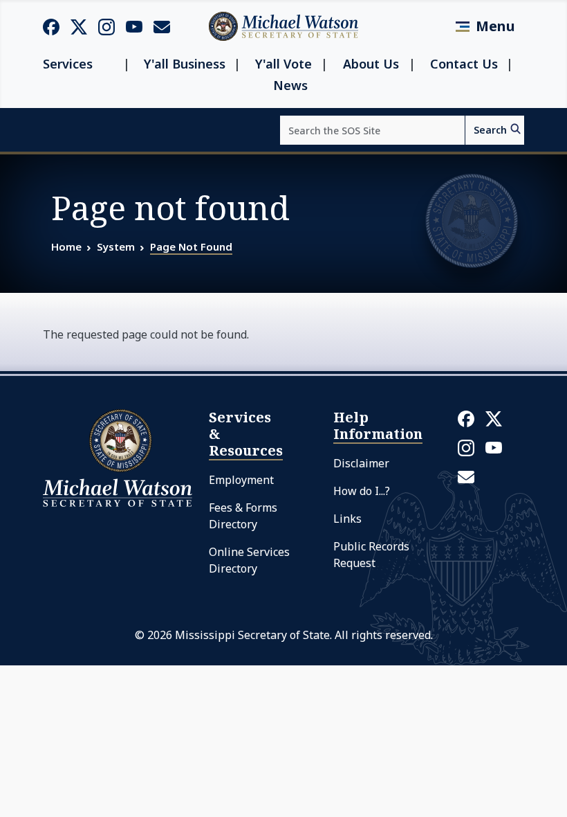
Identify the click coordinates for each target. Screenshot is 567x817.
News (290, 85)
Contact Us (464, 64)
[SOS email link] (162, 25)
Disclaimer (361, 463)
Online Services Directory (249, 560)
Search (490, 129)
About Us (371, 64)
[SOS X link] (79, 26)
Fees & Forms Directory (243, 516)
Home (66, 246)
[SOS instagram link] (106, 26)
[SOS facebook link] (51, 26)
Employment (241, 479)
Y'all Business (184, 64)
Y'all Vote (283, 64)
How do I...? (361, 491)
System (116, 246)
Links (347, 518)
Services (68, 64)
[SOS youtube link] (134, 25)
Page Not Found (191, 246)
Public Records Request (371, 555)
